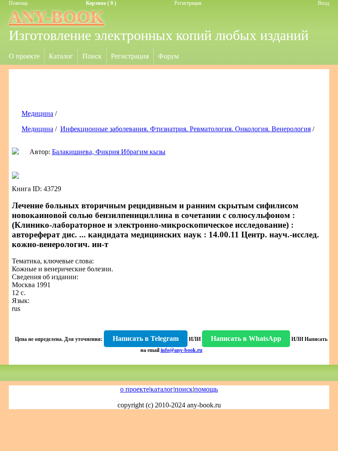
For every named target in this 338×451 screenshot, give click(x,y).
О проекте (24, 56)
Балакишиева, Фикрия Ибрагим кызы (108, 151)
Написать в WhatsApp (246, 338)
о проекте (134, 389)
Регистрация (188, 3)
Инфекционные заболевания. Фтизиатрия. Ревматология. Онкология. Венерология (185, 129)
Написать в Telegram (146, 338)
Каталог (61, 56)
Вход (323, 3)
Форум (168, 56)
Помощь (18, 3)
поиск (184, 389)
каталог (162, 389)
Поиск (92, 56)
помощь (206, 389)
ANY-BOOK (56, 17)
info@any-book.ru (181, 350)
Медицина (37, 113)
